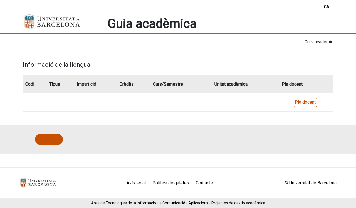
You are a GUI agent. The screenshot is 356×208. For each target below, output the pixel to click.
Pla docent (305, 102)
